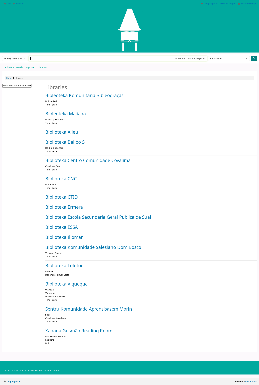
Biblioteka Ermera (64, 207)
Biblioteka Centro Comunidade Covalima (88, 160)
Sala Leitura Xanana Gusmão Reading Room (36, 370)
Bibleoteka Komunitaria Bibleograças (84, 95)
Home (9, 78)
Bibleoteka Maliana (65, 114)
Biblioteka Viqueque (66, 284)
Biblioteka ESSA (61, 227)
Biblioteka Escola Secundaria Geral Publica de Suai (98, 217)
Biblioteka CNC (61, 179)
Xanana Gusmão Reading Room (78, 331)
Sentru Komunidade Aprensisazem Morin (88, 309)
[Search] (254, 58)
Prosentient (251, 381)
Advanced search (14, 67)
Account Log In (227, 3)
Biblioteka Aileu (61, 132)
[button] (7, 3)
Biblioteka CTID (61, 197)
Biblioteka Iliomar (64, 237)
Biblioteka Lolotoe (64, 265)
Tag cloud (30, 67)
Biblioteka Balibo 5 (65, 142)
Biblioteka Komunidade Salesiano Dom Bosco (93, 247)
